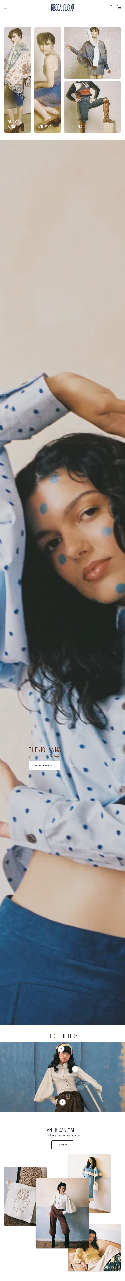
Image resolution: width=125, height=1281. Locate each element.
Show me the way (44, 765)
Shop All (73, 765)
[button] (5, 7)
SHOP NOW (62, 1144)
